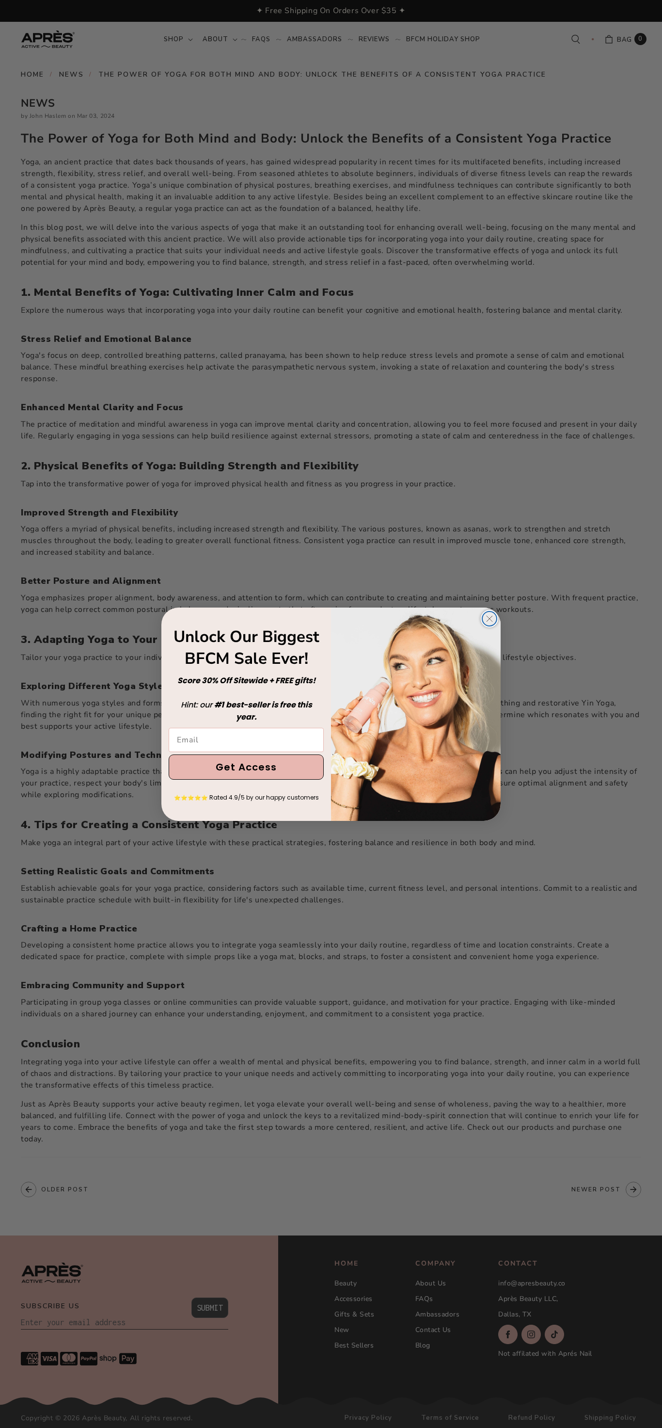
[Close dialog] (489, 618)
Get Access (246, 767)
